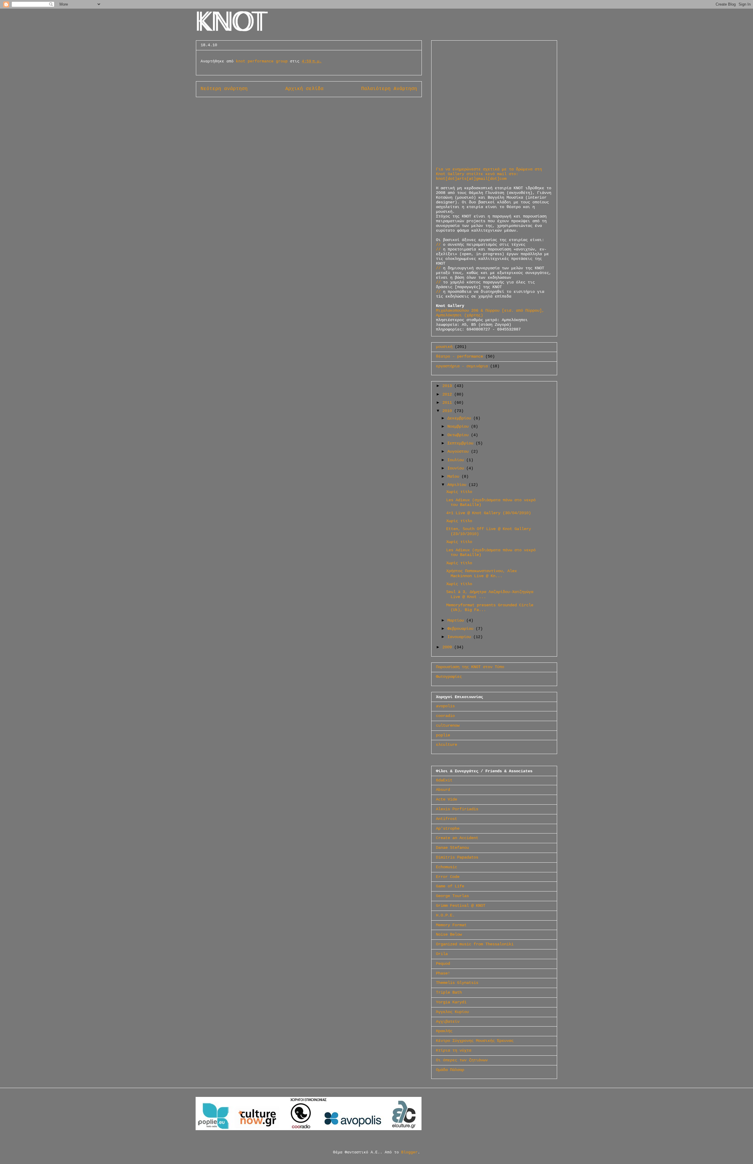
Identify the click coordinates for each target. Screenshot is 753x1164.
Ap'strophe (447, 828)
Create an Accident (457, 838)
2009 (448, 647)
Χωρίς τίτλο (459, 491)
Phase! (443, 973)
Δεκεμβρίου (460, 418)
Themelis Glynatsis (457, 982)
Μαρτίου (456, 620)
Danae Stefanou (452, 847)
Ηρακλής (444, 1031)
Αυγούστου (459, 451)
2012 (448, 394)
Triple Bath (449, 992)
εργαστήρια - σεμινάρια (462, 366)
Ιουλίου (456, 460)
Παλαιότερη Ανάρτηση (389, 89)
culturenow (447, 725)
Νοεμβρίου (459, 426)
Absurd (443, 789)
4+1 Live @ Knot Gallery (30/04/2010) (488, 513)
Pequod (443, 963)
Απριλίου (458, 484)
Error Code (447, 876)
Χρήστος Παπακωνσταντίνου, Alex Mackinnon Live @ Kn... (481, 573)
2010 (448, 411)
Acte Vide (446, 799)
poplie (443, 735)
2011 (448, 402)
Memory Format (451, 925)
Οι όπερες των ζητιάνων (462, 1060)
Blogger (409, 1152)
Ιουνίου (456, 468)
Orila (442, 954)
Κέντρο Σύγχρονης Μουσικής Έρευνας (475, 1040)
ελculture (446, 744)
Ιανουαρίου (460, 637)
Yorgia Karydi (451, 1002)
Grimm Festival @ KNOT (460, 905)
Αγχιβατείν (447, 1021)
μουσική (444, 346)
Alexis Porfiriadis (457, 809)
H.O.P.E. (445, 915)
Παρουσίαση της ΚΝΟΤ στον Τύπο (470, 667)
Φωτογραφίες (449, 676)
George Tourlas (452, 896)
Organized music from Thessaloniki (475, 944)
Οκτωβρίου (459, 435)
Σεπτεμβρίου (461, 443)
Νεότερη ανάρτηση (224, 89)
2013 (448, 385)
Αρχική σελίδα (304, 89)
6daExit (444, 780)
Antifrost (446, 818)
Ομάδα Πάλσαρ (450, 1069)
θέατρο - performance (459, 356)
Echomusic (446, 867)
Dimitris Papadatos (457, 857)
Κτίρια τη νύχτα (453, 1050)
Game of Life (450, 886)
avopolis (445, 706)
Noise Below (449, 934)
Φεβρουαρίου (461, 628)
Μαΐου (454, 476)
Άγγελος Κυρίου (452, 1011)
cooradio (445, 715)
